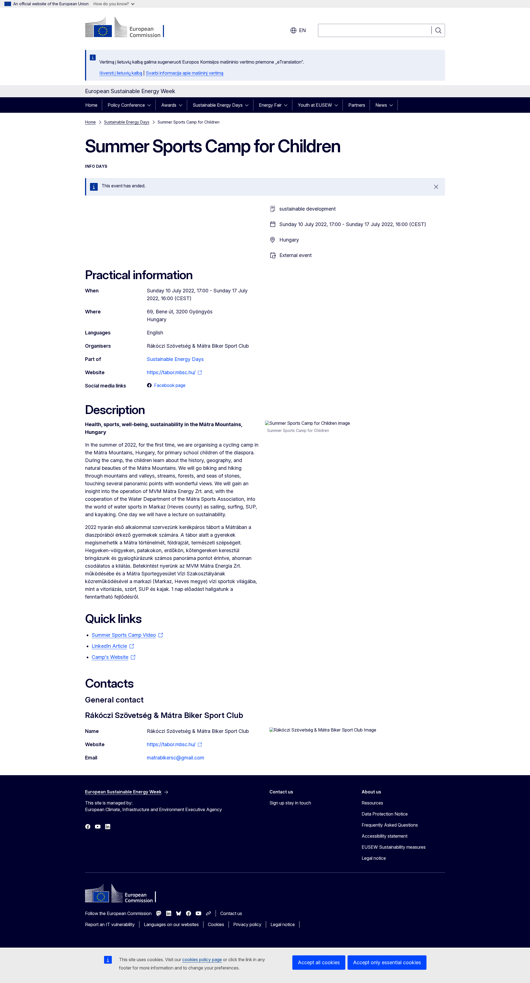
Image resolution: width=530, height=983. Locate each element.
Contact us (231, 913)
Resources (372, 803)
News (381, 105)
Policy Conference (126, 105)
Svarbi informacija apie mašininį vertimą (184, 73)
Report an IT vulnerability (110, 924)
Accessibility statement (384, 836)
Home (91, 105)
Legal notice (374, 858)
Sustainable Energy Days (218, 105)
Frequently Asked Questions (390, 825)
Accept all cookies (319, 962)
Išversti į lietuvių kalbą (120, 73)
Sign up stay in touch (290, 803)
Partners (356, 105)
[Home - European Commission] (129, 28)
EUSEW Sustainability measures (394, 847)
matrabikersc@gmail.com (175, 758)
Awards (168, 105)
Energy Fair (270, 105)
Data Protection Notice (385, 814)
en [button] (302, 30)
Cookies (216, 924)
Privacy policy (247, 924)
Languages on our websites (171, 924)
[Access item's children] (150, 105)
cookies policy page (202, 959)
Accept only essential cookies (387, 962)
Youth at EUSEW (315, 105)
